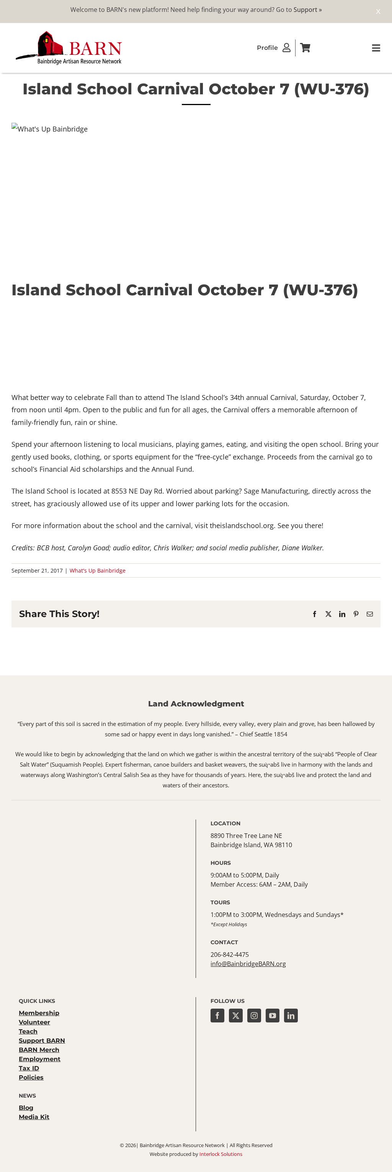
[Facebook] (217, 1015)
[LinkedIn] (291, 1015)
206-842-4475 (230, 954)
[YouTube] (272, 1015)
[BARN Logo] (68, 32)
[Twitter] (236, 1015)
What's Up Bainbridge (98, 570)
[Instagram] (254, 1015)
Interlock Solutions (220, 1154)
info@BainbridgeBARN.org (248, 964)
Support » (308, 9)
